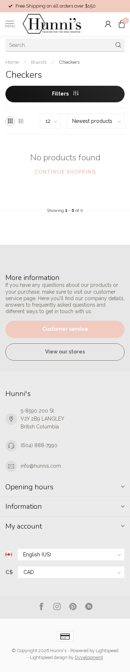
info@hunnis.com (41, 466)
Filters (61, 94)
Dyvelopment (89, 657)
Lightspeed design (49, 657)
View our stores (65, 352)
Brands (39, 62)
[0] (122, 24)
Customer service (65, 329)
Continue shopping (65, 172)
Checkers (69, 62)
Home (12, 62)
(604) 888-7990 (39, 445)
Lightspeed (107, 650)
